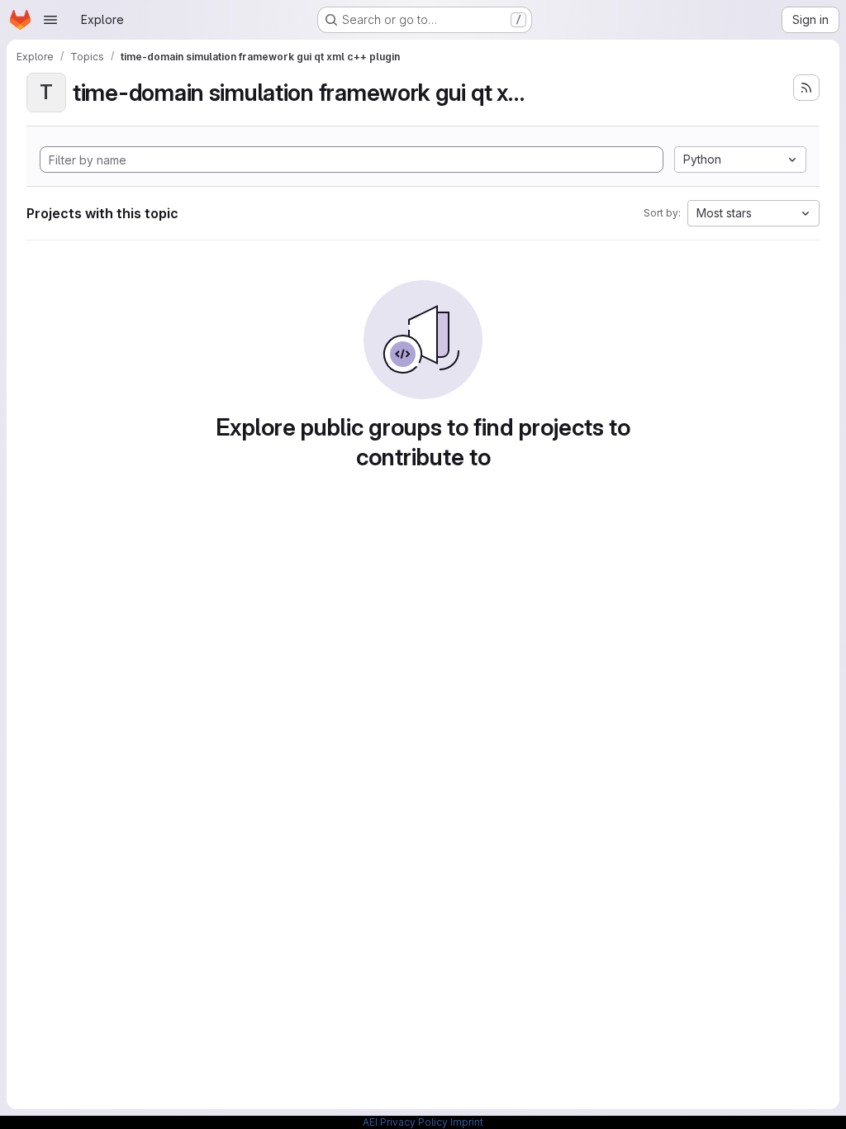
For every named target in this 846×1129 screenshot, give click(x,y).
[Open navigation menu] (50, 20)
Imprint (466, 1122)
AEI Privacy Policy (405, 1122)
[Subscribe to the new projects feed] (806, 87)
